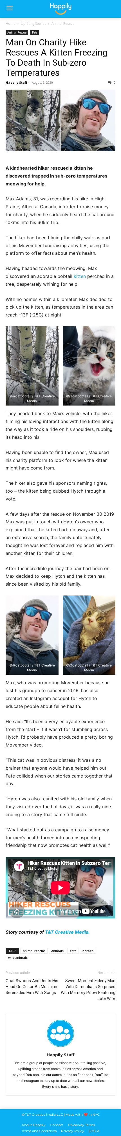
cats (73, 951)
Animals (57, 951)
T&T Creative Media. (67, 932)
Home (10, 23)
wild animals (18, 957)
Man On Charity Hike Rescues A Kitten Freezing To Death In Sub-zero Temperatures (56, 57)
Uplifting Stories (33, 23)
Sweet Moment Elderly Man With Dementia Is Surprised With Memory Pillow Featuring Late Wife (88, 989)
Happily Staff (16, 82)
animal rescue (34, 951)
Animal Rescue (63, 23)
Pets (34, 32)
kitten (80, 276)
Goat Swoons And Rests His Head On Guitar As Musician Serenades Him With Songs (32, 986)
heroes (87, 951)
